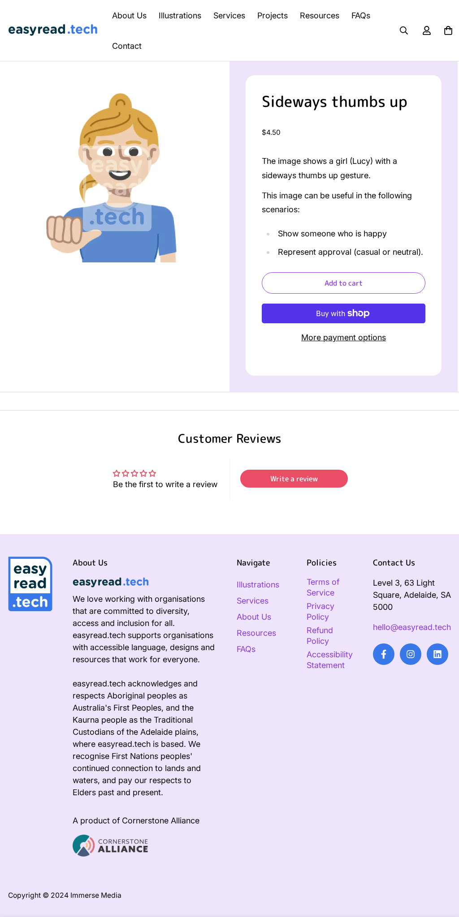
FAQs (360, 15)
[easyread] (53, 30)
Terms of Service (323, 587)
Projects (272, 15)
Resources (319, 15)
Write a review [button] (294, 479)
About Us (129, 15)
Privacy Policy (320, 611)
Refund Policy (320, 636)
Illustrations (180, 15)
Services (229, 15)
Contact (127, 46)
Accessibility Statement (330, 660)
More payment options (343, 337)
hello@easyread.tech (412, 627)
